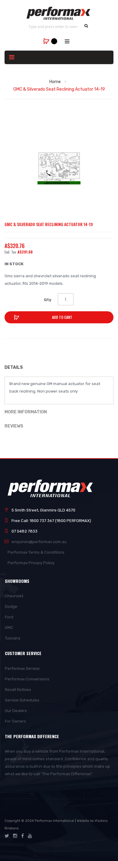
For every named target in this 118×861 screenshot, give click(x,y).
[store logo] (59, 13)
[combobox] (53, 26)
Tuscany (12, 638)
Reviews (14, 426)
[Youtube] (30, 836)
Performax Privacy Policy (31, 563)
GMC (9, 627)
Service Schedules (22, 700)
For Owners (15, 721)
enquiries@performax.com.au (39, 541)
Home (55, 81)
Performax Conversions (27, 679)
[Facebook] (22, 836)
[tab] (59, 368)
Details (14, 367)
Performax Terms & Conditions (36, 552)
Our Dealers (16, 710)
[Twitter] (7, 836)
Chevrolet (14, 596)
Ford (9, 617)
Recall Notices (18, 689)
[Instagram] (15, 836)
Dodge (11, 606)
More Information (26, 412)
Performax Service (22, 668)
